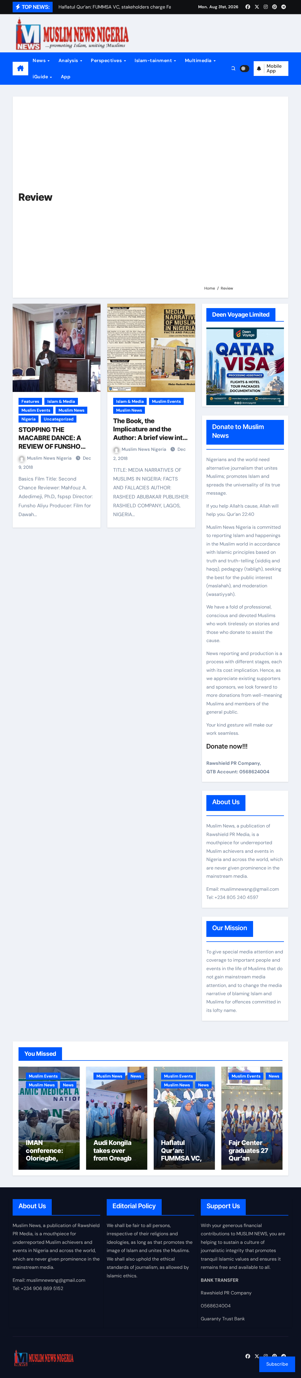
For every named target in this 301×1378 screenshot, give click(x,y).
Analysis (69, 60)
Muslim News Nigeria (50, 458)
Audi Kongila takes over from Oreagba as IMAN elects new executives (116, 1162)
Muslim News (71, 410)
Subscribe (277, 1364)
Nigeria (28, 419)
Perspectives (107, 60)
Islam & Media (61, 401)
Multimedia (199, 60)
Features (30, 401)
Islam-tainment (154, 60)
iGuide (41, 77)
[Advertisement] (241, 193)
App (66, 77)
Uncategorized (58, 419)
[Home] (20, 68)
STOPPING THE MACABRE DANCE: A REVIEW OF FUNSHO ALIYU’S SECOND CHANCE (50, 446)
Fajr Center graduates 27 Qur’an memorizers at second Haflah (251, 1158)
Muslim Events (35, 410)
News (40, 60)
